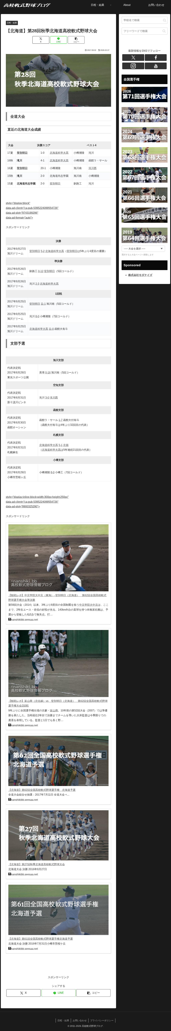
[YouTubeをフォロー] (156, 66)
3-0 (47, 397)
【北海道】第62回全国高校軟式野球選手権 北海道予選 (41, 790)
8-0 (37, 316)
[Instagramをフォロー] (133, 66)
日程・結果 (12, 23)
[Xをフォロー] (133, 57)
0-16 (48, 372)
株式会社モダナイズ (140, 275)
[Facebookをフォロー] (156, 57)
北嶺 (65, 445)
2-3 (37, 283)
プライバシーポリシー (102, 1020)
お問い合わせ (80, 1020)
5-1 (60, 445)
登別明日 (22, 152)
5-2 (43, 251)
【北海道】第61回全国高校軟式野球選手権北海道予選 (40, 938)
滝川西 (93, 168)
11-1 (43, 303)
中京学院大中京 (88, 604)
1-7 (60, 420)
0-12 (40, 271)
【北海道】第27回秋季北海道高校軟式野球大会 (36, 864)
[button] (76, 40)
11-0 (51, 328)
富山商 (54, 710)
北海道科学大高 (59, 152)
